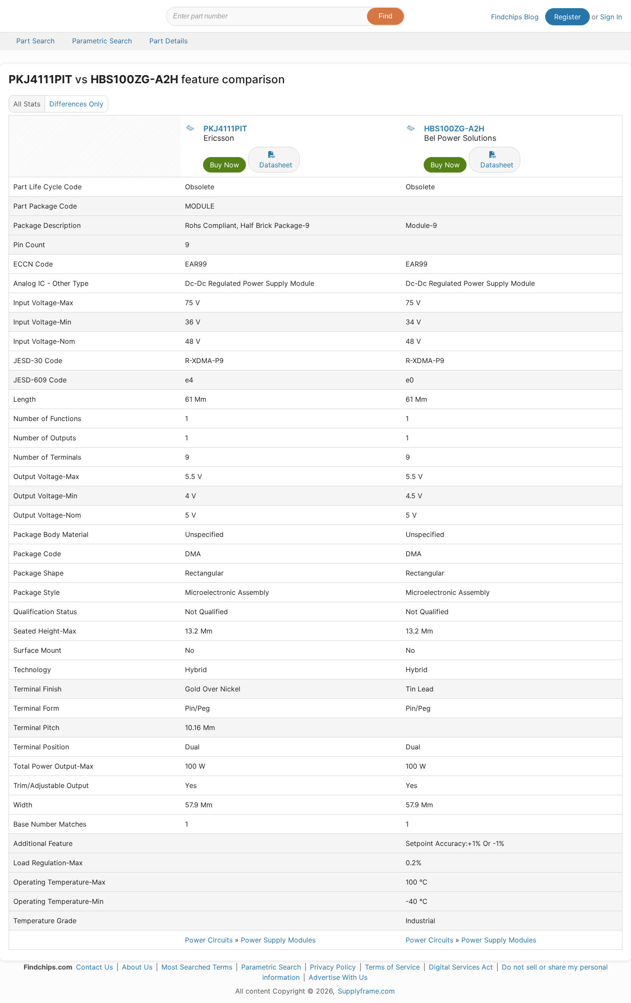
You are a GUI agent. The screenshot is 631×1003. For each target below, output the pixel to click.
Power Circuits (209, 940)
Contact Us (94, 967)
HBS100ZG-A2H (454, 128)
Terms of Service (392, 967)
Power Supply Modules (278, 940)
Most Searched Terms (196, 967)
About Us (137, 967)
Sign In (611, 16)
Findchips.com (37, 17)
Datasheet (275, 165)
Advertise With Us (338, 977)
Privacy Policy (333, 967)
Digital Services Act (461, 967)
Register (567, 16)
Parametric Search (271, 967)
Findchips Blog (515, 16)
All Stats (26, 104)
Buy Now (224, 165)
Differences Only (76, 104)
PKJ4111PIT (225, 128)
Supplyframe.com (366, 991)
